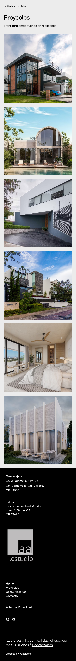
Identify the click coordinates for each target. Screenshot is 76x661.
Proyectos (12, 587)
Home (10, 583)
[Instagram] (8, 619)
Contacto (12, 596)
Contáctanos (42, 645)
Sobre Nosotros (16, 592)
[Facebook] (14, 619)
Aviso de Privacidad (19, 607)
